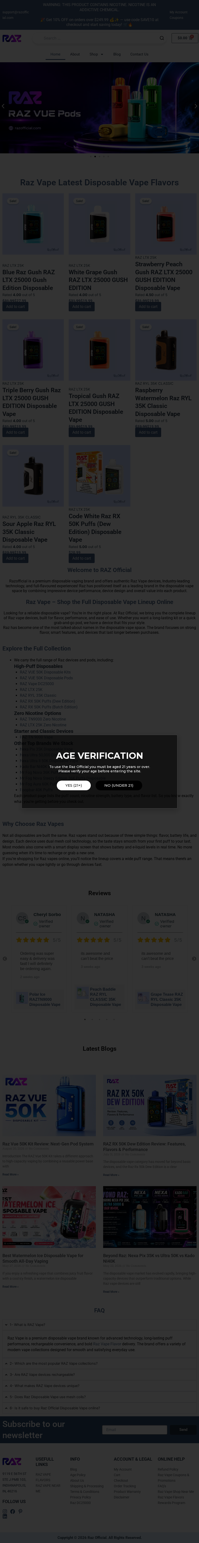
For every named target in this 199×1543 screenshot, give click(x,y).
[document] (99, 771)
